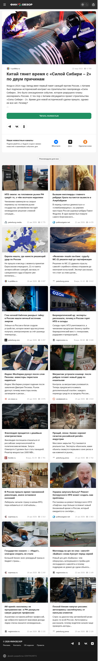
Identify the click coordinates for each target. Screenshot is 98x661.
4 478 (91, 222)
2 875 (43, 399)
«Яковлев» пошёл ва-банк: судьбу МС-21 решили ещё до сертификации (72, 258)
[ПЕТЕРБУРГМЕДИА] (6, 222)
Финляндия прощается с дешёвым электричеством (23, 434)
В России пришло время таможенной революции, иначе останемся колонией (24, 495)
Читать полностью (49, 116)
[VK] (85, 643)
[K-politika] (8, 68)
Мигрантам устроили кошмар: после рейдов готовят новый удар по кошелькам (72, 377)
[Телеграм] (72, 643)
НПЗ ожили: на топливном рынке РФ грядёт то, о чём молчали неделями (24, 196)
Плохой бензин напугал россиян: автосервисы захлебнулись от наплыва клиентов (70, 609)
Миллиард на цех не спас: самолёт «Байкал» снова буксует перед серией (73, 552)
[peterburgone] (6, 340)
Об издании (29, 645)
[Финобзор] (21, 5)
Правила (40, 645)
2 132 (43, 631)
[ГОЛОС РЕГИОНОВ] (54, 340)
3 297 (43, 340)
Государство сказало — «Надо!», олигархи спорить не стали (22, 552)
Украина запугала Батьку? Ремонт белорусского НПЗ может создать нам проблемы (73, 495)
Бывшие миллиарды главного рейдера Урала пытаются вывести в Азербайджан (72, 197)
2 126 (91, 631)
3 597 (43, 281)
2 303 (91, 517)
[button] (10, 127)
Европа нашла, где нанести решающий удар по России (25, 258)
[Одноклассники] (79, 643)
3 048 (91, 340)
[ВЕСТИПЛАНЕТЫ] (54, 399)
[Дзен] (92, 643)
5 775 (43, 222)
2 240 (43, 573)
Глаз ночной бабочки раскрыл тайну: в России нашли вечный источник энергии (24, 318)
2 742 (91, 458)
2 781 (43, 458)
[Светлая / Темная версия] (84, 4)
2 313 (43, 517)
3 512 (91, 281)
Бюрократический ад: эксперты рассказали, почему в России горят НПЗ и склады (71, 318)
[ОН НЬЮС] (6, 399)
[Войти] (93, 4)
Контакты (17, 645)
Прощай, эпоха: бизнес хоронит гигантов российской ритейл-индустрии (69, 436)
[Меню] (4, 4)
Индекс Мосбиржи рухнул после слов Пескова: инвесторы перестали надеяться (25, 377)
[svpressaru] (6, 516)
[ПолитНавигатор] (54, 222)
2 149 (91, 573)
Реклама (6, 645)
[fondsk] (6, 458)
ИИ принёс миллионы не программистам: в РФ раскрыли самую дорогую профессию (22, 609)
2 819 (91, 399)
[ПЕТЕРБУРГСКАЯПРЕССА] (54, 281)
